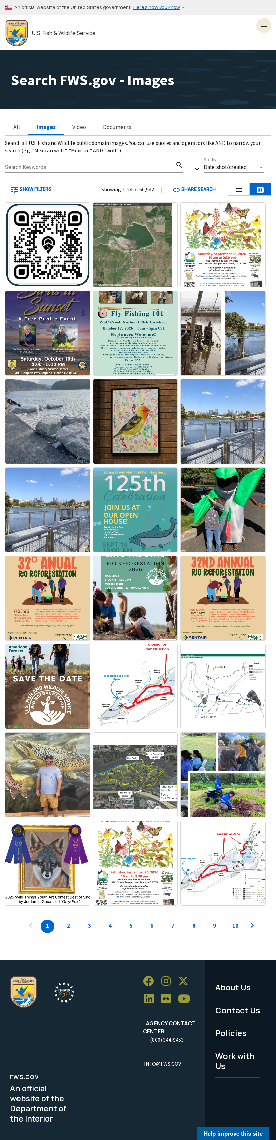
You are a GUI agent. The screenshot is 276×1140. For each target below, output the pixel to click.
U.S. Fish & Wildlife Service (64, 33)
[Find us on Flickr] (168, 999)
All (16, 127)
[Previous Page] (30, 926)
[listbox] (234, 167)
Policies (231, 1033)
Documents (117, 127)
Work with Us (235, 1061)
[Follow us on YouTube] (186, 999)
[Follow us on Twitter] (186, 981)
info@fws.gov (162, 1063)
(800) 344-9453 (167, 1039)
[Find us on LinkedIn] (151, 999)
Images (46, 127)
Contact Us (237, 1010)
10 (235, 925)
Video (79, 127)
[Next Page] (252, 926)
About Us (233, 987)
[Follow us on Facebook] (151, 981)
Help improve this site (233, 1133)
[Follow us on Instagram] (168, 981)
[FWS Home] (16, 33)
